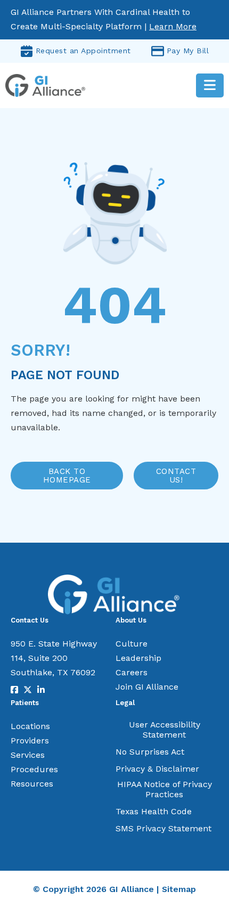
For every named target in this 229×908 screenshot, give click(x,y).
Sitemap (179, 889)
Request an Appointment (83, 50)
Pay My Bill (188, 50)
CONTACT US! (176, 476)
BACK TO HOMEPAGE (67, 476)
